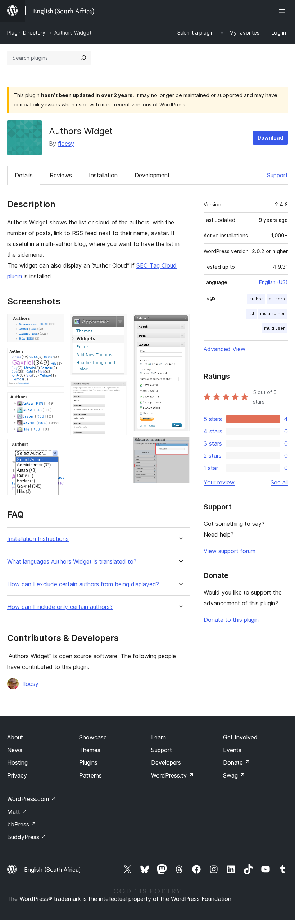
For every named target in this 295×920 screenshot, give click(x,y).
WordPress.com (31, 798)
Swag (234, 775)
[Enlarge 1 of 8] (54, 323)
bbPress (21, 824)
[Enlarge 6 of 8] (117, 390)
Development (152, 175)
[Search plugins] (83, 58)
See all (279, 482)
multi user (274, 328)
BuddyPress (26, 837)
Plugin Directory (26, 32)
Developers (166, 762)
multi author (272, 313)
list (251, 313)
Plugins (88, 762)
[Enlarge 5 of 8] (117, 323)
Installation (103, 175)
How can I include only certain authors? (60, 607)
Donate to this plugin (231, 619)
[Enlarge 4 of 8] (54, 448)
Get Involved (240, 737)
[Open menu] (283, 11)
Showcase (93, 737)
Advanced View (224, 348)
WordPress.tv (172, 775)
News (14, 749)
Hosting (17, 762)
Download (270, 138)
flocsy (66, 143)
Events (232, 749)
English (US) (273, 282)
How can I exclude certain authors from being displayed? (83, 584)
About (15, 737)
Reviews (61, 175)
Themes (89, 749)
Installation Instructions (38, 539)
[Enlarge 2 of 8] (54, 357)
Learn (158, 737)
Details (24, 175)
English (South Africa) (52, 869)
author (256, 298)
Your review (219, 482)
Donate (236, 762)
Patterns (90, 775)
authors (277, 298)
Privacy (17, 775)
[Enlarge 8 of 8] (179, 446)
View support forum (229, 551)
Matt (17, 811)
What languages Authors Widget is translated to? (71, 561)
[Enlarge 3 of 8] (54, 402)
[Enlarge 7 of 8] (179, 323)
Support (277, 175)
